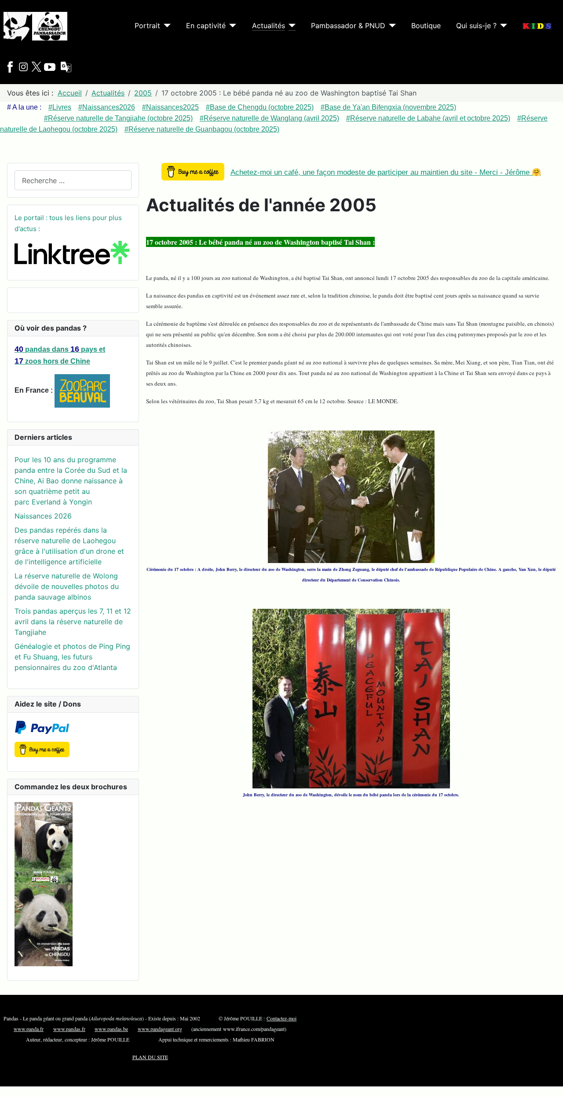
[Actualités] (290, 25)
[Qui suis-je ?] (502, 25)
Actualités (268, 25)
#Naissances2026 (106, 107)
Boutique (426, 25)
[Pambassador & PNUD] (390, 25)
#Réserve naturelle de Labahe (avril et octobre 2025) (428, 118)
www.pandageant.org (160, 1028)
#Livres (59, 107)
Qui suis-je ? (476, 25)
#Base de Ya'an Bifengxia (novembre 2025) (388, 107)
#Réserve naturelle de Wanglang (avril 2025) (269, 118)
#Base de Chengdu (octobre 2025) (260, 107)
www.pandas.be (111, 1028)
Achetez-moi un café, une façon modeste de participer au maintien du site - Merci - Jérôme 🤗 (385, 172)
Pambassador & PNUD (348, 25)
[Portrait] (165, 25)
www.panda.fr (29, 1028)
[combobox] (73, 180)
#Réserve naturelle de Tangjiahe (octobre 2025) (118, 118)
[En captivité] (231, 25)
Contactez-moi (281, 1018)
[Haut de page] (547, 1080)
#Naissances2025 (170, 107)
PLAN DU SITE (150, 1056)
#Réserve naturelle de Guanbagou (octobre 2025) (201, 129)
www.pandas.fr (69, 1028)
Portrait (147, 25)
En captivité (206, 25)
